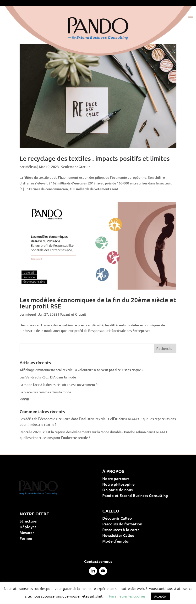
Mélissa (31, 166)
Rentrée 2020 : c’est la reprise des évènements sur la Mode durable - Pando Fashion (83, 432)
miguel (30, 314)
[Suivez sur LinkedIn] (93, 571)
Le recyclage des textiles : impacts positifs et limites (95, 158)
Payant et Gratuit (73, 314)
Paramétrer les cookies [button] (127, 596)
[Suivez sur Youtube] (103, 571)
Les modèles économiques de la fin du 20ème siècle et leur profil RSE (98, 303)
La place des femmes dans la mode (45, 392)
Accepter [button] (160, 596)
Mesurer (42, 532)
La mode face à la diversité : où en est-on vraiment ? (59, 384)
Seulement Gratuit (75, 166)
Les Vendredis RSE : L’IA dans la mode (48, 377)
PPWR (24, 399)
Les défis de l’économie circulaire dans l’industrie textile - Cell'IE (69, 418)
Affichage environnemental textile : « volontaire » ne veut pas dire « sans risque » (82, 369)
